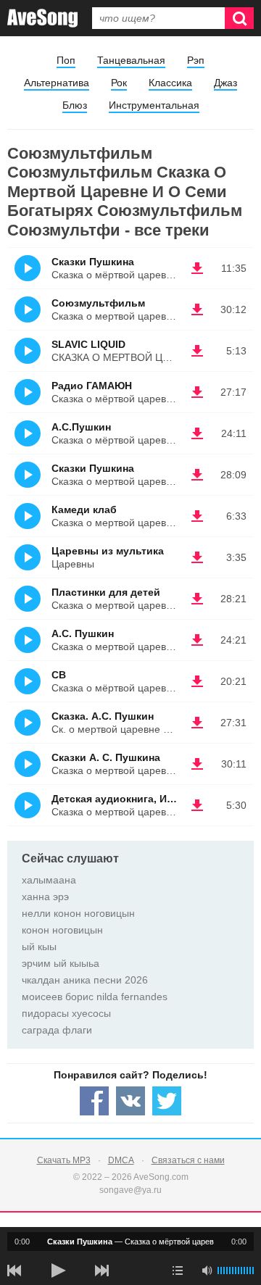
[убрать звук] (206, 1270)
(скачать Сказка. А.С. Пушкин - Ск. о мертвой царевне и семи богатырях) (197, 723)
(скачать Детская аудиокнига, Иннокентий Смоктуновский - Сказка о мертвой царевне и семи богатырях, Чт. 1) (197, 805)
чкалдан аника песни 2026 (85, 980)
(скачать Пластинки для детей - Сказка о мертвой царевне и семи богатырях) (197, 599)
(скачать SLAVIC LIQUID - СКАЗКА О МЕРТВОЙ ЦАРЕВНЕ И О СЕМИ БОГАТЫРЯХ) (197, 351)
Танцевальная (131, 60)
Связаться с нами (188, 1160)
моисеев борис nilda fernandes (94, 996)
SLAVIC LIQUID (88, 344)
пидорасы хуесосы (66, 1013)
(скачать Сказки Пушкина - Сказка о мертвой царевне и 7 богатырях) (197, 475)
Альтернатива (56, 82)
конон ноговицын (62, 930)
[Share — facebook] (94, 1100)
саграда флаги (57, 1030)
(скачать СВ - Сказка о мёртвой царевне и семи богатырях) (197, 681)
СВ (58, 675)
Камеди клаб (84, 509)
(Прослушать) (27, 268)
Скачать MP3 (64, 1160)
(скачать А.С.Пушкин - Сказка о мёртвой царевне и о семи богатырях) (197, 433)
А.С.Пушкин (81, 427)
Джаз (225, 82)
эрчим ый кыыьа (60, 963)
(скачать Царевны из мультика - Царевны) (197, 557)
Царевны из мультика (107, 551)
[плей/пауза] (58, 1270)
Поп (66, 60)
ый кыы (39, 946)
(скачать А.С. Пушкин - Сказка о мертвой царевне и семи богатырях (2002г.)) (197, 640)
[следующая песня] (101, 1270)
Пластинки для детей (105, 592)
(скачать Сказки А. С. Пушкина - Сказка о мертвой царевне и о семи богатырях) (197, 764)
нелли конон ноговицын (78, 913)
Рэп (195, 60)
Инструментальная (154, 105)
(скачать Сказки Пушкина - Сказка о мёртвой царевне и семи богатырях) (197, 268)
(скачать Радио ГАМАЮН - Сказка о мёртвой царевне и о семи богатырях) (197, 392)
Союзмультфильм (98, 303)
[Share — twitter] (166, 1100)
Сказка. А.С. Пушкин (102, 716)
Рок (119, 82)
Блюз (74, 105)
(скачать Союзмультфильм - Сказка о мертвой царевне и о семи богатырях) (197, 309)
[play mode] (177, 1270)
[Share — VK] (130, 1100)
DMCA (121, 1160)
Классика (170, 82)
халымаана (49, 880)
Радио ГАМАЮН (91, 385)
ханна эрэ (45, 896)
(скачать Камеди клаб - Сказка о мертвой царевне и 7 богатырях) (197, 516)
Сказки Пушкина (92, 261)
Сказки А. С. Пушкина (105, 757)
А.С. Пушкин (82, 633)
